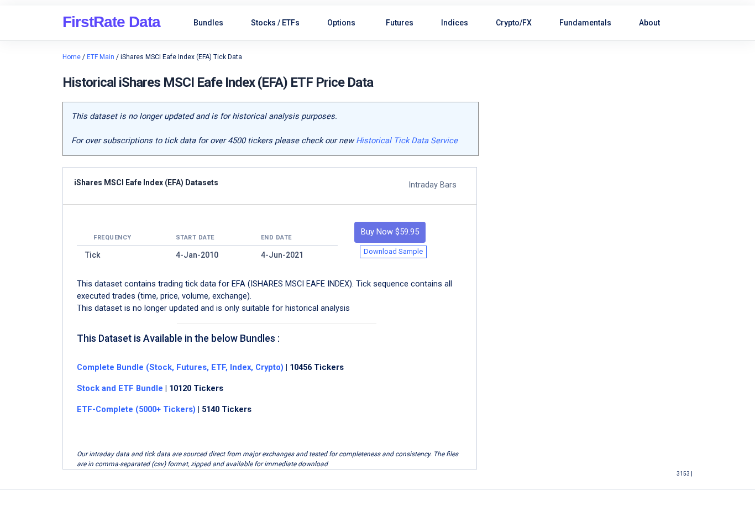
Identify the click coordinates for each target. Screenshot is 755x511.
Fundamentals (585, 22)
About (649, 22)
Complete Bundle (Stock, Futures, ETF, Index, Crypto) (180, 367)
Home (71, 57)
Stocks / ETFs (275, 22)
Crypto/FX (514, 22)
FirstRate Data (111, 21)
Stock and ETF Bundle (121, 388)
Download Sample (393, 251)
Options (341, 22)
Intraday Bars (432, 185)
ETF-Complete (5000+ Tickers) (136, 409)
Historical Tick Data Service (407, 140)
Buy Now (390, 232)
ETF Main (100, 57)
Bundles (208, 22)
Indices (454, 22)
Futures (399, 22)
